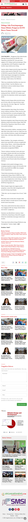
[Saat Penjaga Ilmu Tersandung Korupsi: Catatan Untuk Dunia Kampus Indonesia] (14, 447)
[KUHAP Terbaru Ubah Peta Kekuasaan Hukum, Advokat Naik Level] (7, 287)
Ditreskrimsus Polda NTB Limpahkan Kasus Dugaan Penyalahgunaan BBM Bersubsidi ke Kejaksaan (13, 238)
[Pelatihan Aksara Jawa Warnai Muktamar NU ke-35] (20, 462)
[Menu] (2, 4)
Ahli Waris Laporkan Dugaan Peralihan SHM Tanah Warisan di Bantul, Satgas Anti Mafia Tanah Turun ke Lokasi (14, 234)
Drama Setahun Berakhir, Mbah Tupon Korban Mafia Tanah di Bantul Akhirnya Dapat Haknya (12, 246)
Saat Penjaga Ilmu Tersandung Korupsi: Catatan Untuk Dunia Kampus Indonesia (14, 455)
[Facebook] (10, 509)
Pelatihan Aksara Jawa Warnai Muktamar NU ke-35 (20, 468)
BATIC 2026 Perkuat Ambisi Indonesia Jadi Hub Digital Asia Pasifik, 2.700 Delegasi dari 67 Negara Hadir (20, 480)
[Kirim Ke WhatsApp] (25, 262)
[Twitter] (13, 509)
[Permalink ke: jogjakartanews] (2, 33)
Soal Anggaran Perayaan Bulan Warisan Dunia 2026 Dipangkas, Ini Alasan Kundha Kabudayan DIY (7, 468)
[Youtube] (18, 509)
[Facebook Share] (13, 262)
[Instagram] (15, 509)
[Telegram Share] (22, 262)
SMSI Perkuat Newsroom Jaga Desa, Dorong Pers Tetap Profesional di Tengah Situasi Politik (7, 480)
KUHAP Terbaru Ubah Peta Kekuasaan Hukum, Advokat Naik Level (12, 242)
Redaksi (12, 515)
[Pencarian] (26, 4)
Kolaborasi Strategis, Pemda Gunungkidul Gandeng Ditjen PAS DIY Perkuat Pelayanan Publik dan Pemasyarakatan (13, 255)
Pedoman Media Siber (20, 514)
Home (4, 514)
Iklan (16, 515)
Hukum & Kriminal (5, 22)
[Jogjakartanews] (10, 4)
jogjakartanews (7, 32)
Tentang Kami (10, 514)
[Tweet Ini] (16, 262)
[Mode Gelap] (23, 4)
